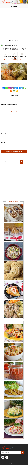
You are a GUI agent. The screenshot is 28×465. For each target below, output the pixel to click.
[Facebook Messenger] (18, 88)
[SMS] (24, 88)
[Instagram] (9, 88)
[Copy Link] (17, 91)
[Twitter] (21, 88)
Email (4, 142)
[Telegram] (15, 88)
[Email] (14, 91)
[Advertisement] (14, 23)
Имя (3, 134)
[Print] (11, 91)
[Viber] (12, 88)
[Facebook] (3, 88)
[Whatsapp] (6, 88)
